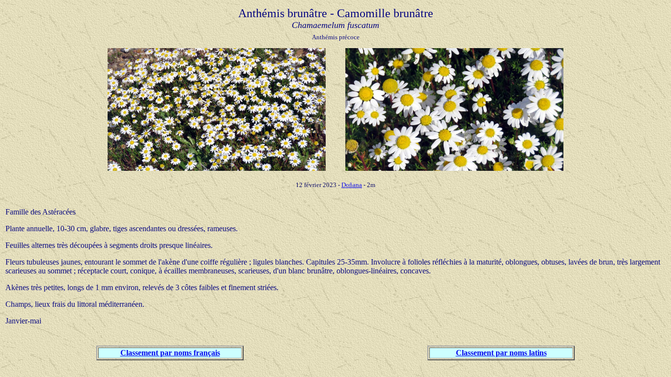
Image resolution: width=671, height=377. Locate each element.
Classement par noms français (170, 353)
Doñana (351, 184)
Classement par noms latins (501, 353)
